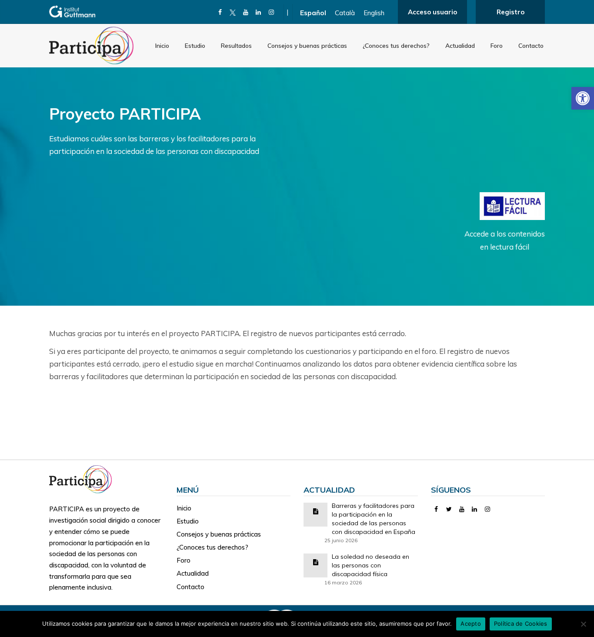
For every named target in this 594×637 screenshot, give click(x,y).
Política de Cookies (520, 623)
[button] (582, 98)
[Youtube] (245, 12)
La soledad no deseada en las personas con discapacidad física (370, 565)
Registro (510, 12)
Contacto (531, 46)
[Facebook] (220, 12)
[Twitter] (449, 509)
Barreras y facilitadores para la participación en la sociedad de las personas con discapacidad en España (373, 519)
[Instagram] (271, 12)
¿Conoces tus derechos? (396, 46)
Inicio (162, 46)
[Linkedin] (258, 12)
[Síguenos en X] (232, 12)
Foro (497, 46)
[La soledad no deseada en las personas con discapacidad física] (315, 561)
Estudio (195, 46)
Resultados (236, 46)
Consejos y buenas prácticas (307, 46)
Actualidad (460, 46)
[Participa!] (83, 478)
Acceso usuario (432, 12)
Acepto (471, 623)
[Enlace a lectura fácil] (512, 205)
